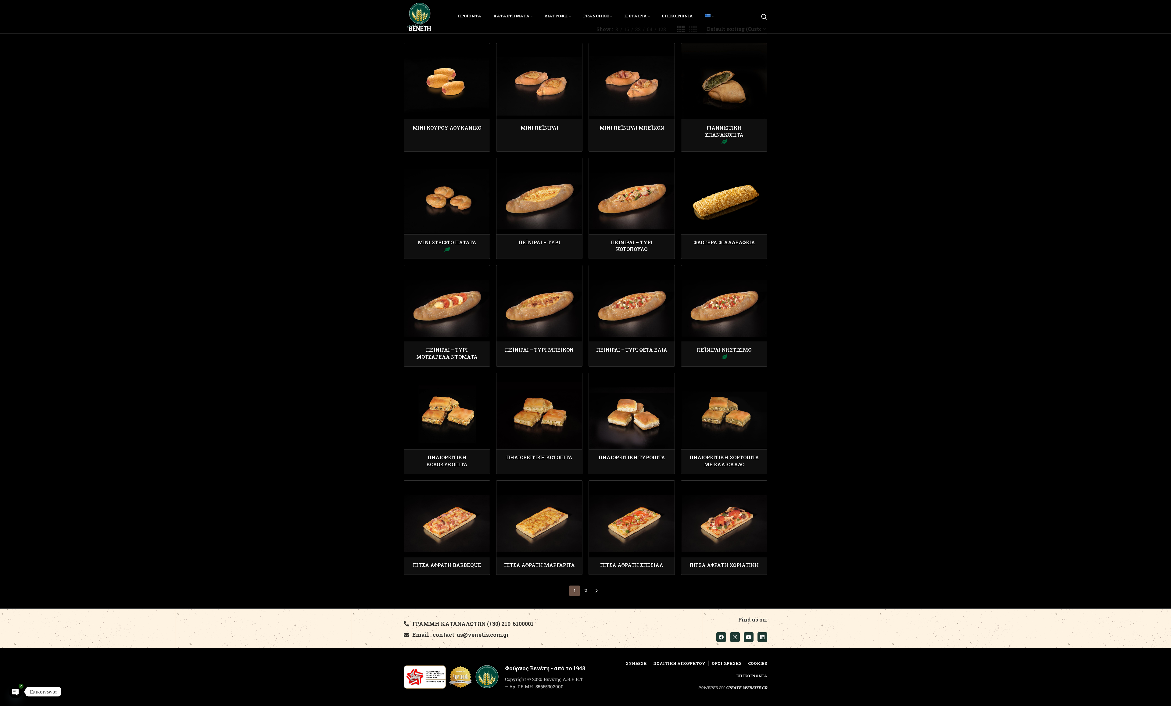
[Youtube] (749, 637)
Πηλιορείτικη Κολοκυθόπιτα (446, 460)
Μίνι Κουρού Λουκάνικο (447, 127)
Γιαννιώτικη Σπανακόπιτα (724, 131)
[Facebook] (721, 637)
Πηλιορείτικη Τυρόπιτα (632, 457)
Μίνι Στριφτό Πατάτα (447, 242)
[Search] (764, 17)
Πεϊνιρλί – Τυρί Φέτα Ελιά (631, 349)
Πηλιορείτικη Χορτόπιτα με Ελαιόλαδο (724, 460)
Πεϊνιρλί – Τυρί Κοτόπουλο (632, 245)
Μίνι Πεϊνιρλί (539, 127)
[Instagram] (735, 637)
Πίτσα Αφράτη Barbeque (447, 565)
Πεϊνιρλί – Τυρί (539, 242)
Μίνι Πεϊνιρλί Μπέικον (632, 127)
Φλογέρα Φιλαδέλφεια (724, 242)
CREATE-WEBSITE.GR (746, 687)
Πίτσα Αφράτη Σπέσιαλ (631, 565)
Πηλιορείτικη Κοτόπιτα (539, 457)
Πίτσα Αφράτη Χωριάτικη (724, 565)
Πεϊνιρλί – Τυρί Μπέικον (539, 349)
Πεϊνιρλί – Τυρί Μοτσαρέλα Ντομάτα (447, 353)
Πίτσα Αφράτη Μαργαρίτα (539, 565)
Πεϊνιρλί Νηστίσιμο (724, 349)
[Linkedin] (762, 637)
